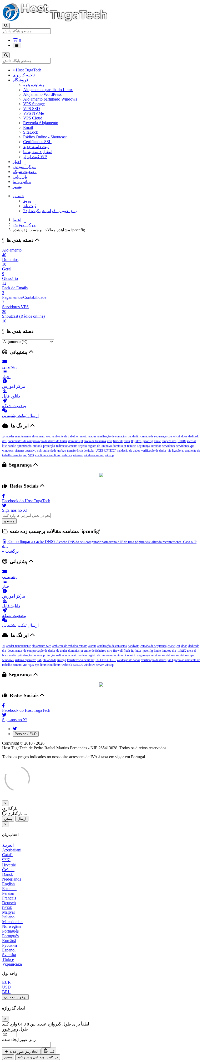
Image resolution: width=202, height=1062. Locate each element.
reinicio (131, 446)
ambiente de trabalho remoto (69, 436)
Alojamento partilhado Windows (50, 99)
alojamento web (41, 436)
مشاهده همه (34, 85)
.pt (3, 436)
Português (10, 931)
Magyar (8, 912)
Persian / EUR (26, 734)
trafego (61, 450)
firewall (118, 441)
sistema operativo (25, 450)
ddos (184, 436)
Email (28, 127)
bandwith (133, 436)
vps (31, 455)
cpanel (171, 436)
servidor (156, 446)
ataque (92, 436)
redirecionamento (66, 446)
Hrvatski (9, 865)
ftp (132, 441)
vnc (25, 455)
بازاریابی (20, 176)
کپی (51, 1052)
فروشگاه (20, 80)
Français (9, 898)
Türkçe (8, 959)
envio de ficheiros (95, 441)
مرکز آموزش (24, 166)
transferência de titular (80, 450)
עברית (7, 907)
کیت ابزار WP (35, 156)
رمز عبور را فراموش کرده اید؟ (50, 210)
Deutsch (9, 903)
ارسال (21, 819)
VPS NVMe (33, 113)
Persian (8, 893)
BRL (6, 992)
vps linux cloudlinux (47, 455)
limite (157, 441)
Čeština (8, 869)
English (8, 884)
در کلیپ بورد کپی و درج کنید (37, 1057)
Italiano (8, 917)
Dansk (7, 874)
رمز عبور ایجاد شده (19, 1039)
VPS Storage (34, 104)
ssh (39, 450)
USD (6, 987)
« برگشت (10, 551)
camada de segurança (153, 436)
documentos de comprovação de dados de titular (37, 441)
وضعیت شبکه (25, 171)
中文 (6, 859)
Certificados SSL (37, 141)
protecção (49, 446)
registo (82, 446)
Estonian (9, 888)
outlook (37, 446)
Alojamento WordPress (42, 94)
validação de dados (128, 450)
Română (9, 940)
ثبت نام (29, 205)
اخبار (17, 161)
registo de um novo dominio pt (107, 446)
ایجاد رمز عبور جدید (23, 1052)
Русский (9, 945)
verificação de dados (153, 450)
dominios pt (75, 441)
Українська (12, 964)
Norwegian (11, 926)
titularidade (49, 450)
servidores (168, 446)
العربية (8, 845)
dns (4, 441)
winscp (109, 455)
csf (178, 436)
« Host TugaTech (27, 70)
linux (182, 440)
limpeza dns (169, 441)
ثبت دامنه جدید (36, 146)
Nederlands (11, 879)
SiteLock (30, 132)
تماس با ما (22, 181)
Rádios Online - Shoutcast (45, 137)
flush (127, 441)
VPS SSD (31, 108)
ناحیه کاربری (24, 75)
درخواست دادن (15, 997)
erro (109, 441)
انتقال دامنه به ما (37, 151)
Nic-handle (9, 446)
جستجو (9, 521)
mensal (191, 441)
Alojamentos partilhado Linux (48, 89)
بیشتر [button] (17, 186)
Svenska (9, 955)
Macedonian (12, 921)
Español (9, 950)
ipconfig (148, 441)
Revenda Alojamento (40, 123)
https (138, 441)
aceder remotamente (18, 436)
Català (7, 854)
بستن (8, 819)
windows (78, 455)
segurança (143, 446)
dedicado (193, 436)
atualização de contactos (112, 436)
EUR (6, 982)
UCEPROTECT (105, 450)
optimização (24, 446)
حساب (18, 195)
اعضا (17, 220)
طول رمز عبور (15, 1029)
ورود (27, 200)
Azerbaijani (11, 850)
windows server (94, 455)
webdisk (67, 455)
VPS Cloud (32, 118)
